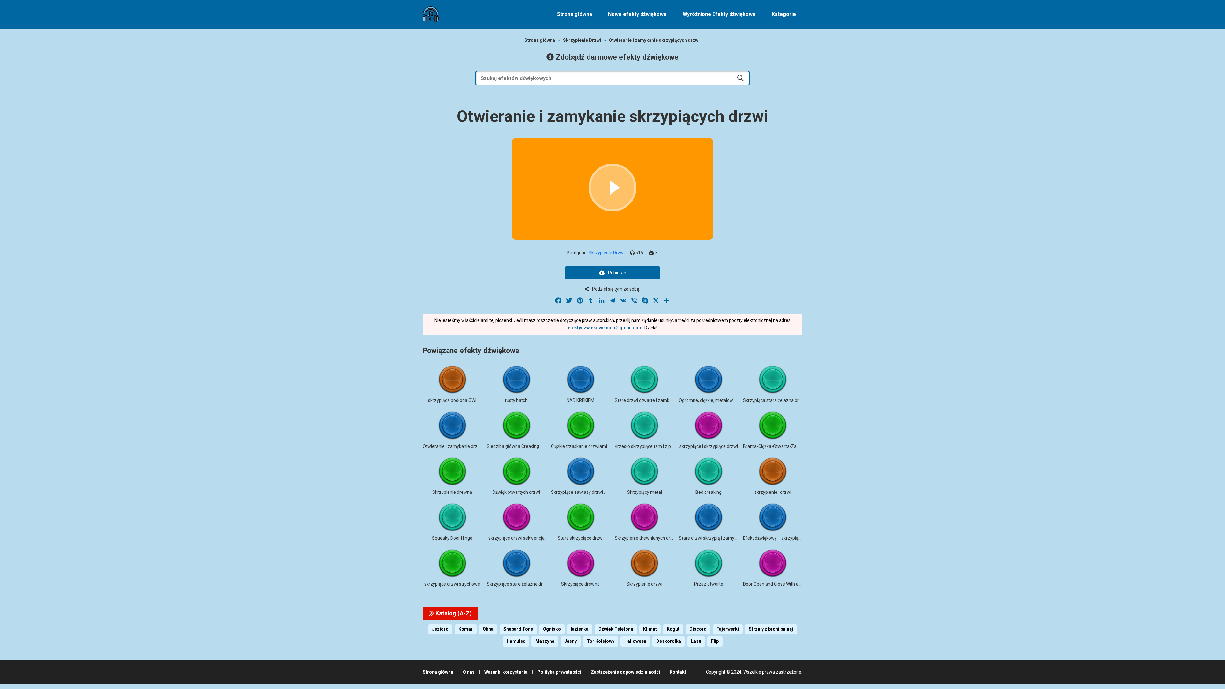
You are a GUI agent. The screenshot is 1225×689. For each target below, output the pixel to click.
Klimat (650, 629)
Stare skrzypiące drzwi (581, 538)
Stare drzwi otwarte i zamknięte (647, 400)
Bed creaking (708, 492)
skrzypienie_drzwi (772, 492)
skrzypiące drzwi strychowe (452, 584)
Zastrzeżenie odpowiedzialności (625, 672)
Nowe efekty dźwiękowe (637, 14)
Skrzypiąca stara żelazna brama (775, 400)
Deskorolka (668, 641)
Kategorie (784, 14)
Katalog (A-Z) (453, 613)
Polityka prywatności (559, 672)
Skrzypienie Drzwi (582, 40)
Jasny (570, 641)
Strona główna (574, 14)
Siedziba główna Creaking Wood (519, 446)
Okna (488, 629)
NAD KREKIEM (580, 400)
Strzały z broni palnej (771, 629)
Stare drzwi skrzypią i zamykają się (714, 538)
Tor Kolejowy (600, 641)
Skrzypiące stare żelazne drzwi (518, 584)
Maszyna (544, 641)
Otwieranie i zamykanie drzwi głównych (462, 446)
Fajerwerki (727, 629)
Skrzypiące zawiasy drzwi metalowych (590, 492)
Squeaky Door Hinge (452, 538)
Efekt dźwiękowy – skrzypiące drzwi (779, 538)
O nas (469, 672)
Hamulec (516, 641)
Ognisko (552, 629)
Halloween (635, 641)
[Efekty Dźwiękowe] (431, 14)
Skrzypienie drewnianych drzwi (646, 538)
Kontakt (678, 672)
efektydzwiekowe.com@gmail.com (605, 327)
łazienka (580, 629)
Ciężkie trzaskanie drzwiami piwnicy (587, 446)
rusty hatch (516, 400)
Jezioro (440, 629)
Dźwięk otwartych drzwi (516, 492)
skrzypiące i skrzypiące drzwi (708, 446)
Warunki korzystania (506, 672)
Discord (698, 629)
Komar (465, 629)
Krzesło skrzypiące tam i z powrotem (652, 446)
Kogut (673, 629)
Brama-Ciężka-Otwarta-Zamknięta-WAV (783, 446)
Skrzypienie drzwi (644, 584)
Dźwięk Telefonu (615, 629)
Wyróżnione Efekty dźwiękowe (719, 14)
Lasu (696, 641)
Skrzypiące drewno (580, 584)
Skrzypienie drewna (452, 492)
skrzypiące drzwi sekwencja (516, 538)
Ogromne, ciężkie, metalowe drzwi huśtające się (727, 400)
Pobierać (617, 272)
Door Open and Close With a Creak (777, 584)
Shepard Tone (518, 629)
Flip (715, 641)
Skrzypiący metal (644, 492)
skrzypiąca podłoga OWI (452, 400)
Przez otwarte (708, 584)
